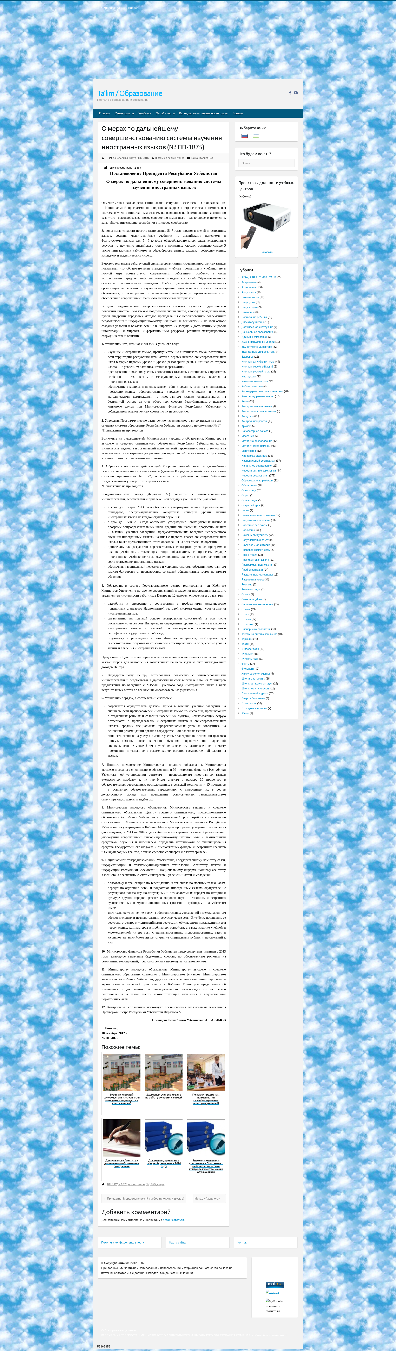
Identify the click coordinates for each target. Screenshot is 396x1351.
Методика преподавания (257, 440)
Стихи (245, 614)
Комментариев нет (202, 158)
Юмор (245, 713)
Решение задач (251, 589)
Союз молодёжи (252, 599)
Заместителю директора (257, 346)
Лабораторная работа (255, 431)
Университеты (124, 113)
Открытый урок (251, 505)
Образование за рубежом (257, 480)
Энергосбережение (253, 698)
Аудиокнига (249, 292)
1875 (110, 1184)
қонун (160, 1184)
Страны (246, 619)
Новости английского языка (259, 470)
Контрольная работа (254, 421)
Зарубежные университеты (258, 351)
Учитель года (250, 658)
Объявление (249, 485)
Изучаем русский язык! (256, 371)
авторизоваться (173, 1219)
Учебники (144, 113)
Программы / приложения (257, 564)
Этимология (249, 703)
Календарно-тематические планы (262, 391)
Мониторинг (249, 450)
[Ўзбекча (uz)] (256, 135)
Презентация (249, 554)
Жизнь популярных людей (258, 341)
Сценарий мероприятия (256, 629)
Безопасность (250, 297)
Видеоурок (248, 302)
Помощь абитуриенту (255, 535)
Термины (247, 639)
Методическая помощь (256, 445)
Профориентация (252, 569)
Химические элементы (256, 673)
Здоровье (247, 356)
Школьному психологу (256, 688)
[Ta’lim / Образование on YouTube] (296, 92)
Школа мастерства (253, 678)
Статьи (246, 609)
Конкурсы (247, 416)
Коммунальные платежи (257, 406)
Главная (104, 113)
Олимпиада (249, 490)
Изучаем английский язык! (258, 361)
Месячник (248, 435)
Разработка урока (253, 579)
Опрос (245, 495)
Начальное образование (257, 465)
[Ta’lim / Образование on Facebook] (290, 92)
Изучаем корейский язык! (257, 366)
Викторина (248, 312)
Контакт (238, 113)
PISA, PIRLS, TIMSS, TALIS (259, 277)
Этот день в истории (254, 708)
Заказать (266, 252)
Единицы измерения (254, 336)
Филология (248, 668)
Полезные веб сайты (254, 525)
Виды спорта (250, 307)
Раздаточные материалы (257, 574)
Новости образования (255, 475)
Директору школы (253, 322)
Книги (245, 401)
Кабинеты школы (252, 386)
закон (141, 1184)
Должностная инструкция (257, 327)
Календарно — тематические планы (203, 113)
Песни (245, 510)
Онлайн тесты (165, 113)
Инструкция (249, 376)
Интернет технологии (255, 381)
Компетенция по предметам (259, 411)
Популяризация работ (255, 539)
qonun (132, 1184)
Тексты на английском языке (259, 634)
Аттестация (249, 287)
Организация (249, 500)
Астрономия (249, 282)
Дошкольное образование (257, 331)
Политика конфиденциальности (122, 1242)
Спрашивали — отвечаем (257, 604)
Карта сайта (177, 1242)
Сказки (246, 594)
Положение (249, 530)
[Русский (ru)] (245, 135)
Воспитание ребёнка (254, 317)
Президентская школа (255, 559)
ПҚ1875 (151, 1184)
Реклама (247, 584)
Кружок (246, 426)
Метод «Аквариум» (209, 1198)
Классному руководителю (258, 396)
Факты (245, 663)
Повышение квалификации (258, 515)
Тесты (245, 643)
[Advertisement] (198, 47)
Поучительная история (256, 544)
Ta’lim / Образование (129, 93)
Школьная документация (169, 158)
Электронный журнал (255, 693)
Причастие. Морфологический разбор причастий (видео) (143, 1198)
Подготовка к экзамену (256, 520)
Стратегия (248, 624)
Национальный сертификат (258, 460)
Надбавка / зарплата (254, 455)
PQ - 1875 (120, 1184)
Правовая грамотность (256, 549)
